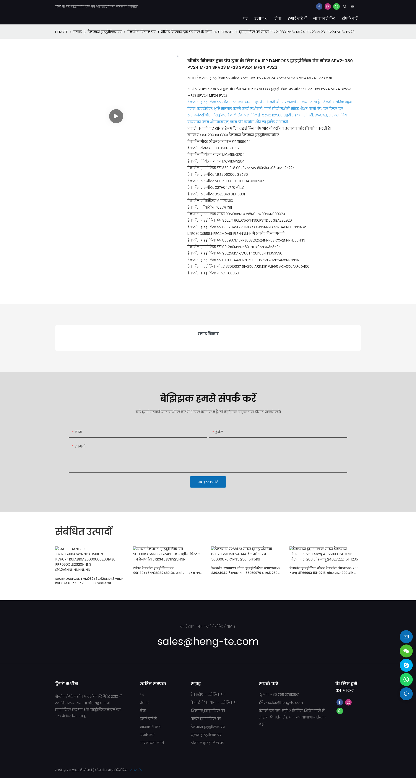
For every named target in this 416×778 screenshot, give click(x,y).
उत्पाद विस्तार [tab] (208, 333)
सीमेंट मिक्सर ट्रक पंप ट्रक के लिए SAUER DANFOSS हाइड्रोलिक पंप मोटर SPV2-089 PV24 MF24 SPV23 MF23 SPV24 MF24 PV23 (257, 31)
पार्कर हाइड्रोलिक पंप (206, 718)
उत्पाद (77, 31)
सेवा (143, 710)
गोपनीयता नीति (152, 743)
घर (142, 694)
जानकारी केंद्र (150, 727)
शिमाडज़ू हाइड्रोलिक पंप (208, 710)
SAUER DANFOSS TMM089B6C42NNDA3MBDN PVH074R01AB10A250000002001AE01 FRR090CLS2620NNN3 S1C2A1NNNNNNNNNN (89, 581)
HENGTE (61, 31)
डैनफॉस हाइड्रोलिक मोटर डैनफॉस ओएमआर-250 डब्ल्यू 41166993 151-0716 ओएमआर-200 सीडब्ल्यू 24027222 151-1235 (324, 570)
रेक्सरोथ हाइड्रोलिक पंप (208, 694)
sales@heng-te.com (285, 702)
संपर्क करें (147, 735)
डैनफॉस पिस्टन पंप (141, 31)
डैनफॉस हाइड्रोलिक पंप (105, 31)
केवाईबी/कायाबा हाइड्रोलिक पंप (215, 702)
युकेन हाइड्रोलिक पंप (206, 735)
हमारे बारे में (148, 718)
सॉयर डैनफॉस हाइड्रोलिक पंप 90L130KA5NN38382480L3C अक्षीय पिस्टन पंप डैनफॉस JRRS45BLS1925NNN (166, 570)
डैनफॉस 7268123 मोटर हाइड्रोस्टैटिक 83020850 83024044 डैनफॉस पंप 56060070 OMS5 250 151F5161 (245, 570)
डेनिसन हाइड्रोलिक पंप (207, 743)
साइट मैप (136, 770)
